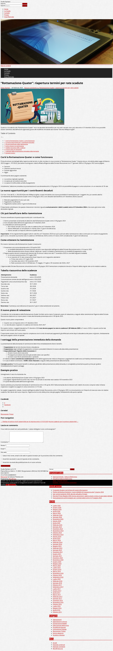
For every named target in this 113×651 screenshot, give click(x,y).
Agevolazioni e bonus (60, 622)
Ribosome (4, 477)
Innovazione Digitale (59, 629)
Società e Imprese (59, 635)
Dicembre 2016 (58, 600)
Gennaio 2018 (57, 583)
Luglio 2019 (56, 568)
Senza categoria (58, 633)
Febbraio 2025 (57, 525)
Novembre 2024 (58, 531)
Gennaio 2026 (57, 517)
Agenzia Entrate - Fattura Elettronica (65, 477)
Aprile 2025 (56, 523)
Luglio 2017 (56, 589)
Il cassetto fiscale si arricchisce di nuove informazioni (70, 490)
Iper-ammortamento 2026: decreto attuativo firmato (70, 494)
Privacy (6, 15)
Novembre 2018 (58, 573)
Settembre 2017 (58, 587)
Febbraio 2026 (57, 515)
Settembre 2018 (58, 577)
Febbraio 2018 (57, 581)
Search (3, 4)
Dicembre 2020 (58, 558)
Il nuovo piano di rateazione (13, 149)
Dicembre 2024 (58, 529)
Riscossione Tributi (7, 414)
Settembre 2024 (58, 535)
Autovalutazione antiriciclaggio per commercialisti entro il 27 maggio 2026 (77, 498)
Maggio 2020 (57, 564)
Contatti (7, 13)
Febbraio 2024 (57, 542)
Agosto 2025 (57, 521)
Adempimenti (57, 620)
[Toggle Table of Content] (2, 137)
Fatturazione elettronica (61, 625)
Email (3, 449)
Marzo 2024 (57, 540)
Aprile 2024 (56, 538)
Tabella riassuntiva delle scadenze (15, 148)
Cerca (51, 469)
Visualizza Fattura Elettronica (62, 479)
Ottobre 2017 (57, 585)
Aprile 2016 (56, 610)
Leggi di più (12, 484)
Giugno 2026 (57, 507)
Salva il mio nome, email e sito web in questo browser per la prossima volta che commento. (33, 456)
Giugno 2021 (57, 554)
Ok (7, 484)
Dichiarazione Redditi (60, 624)
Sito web (3, 452)
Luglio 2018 (56, 579)
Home (6, 9)
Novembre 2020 (58, 560)
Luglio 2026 (56, 506)
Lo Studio (7, 11)
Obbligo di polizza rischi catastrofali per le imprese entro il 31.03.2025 (24, 422)
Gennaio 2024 (57, 544)
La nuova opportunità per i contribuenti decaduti (19, 142)
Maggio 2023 (57, 546)
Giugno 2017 (57, 591)
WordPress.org (58, 649)
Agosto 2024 (57, 537)
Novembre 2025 (58, 519)
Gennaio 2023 (57, 550)
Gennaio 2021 (57, 556)
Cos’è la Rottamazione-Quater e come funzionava (20, 141)
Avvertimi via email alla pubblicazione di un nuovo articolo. (22, 462)
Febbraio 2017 (57, 597)
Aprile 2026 (56, 511)
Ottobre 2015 (57, 612)
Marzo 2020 (57, 566)
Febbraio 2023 (57, 548)
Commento (5, 442)
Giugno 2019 (57, 569)
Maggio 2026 (57, 509)
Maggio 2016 (57, 608)
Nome (3, 445)
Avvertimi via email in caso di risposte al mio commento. (21, 459)
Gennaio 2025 (57, 527)
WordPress (12, 479)
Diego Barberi (5, 88)
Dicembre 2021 (58, 552)
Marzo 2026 (57, 513)
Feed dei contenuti (59, 645)
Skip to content (6, 66)
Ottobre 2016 (57, 604)
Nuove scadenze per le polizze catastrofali (63, 422)
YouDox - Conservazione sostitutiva (64, 483)
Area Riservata (9, 17)
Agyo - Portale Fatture (60, 481)
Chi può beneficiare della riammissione (16, 144)
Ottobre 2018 (57, 575)
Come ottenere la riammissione (14, 146)
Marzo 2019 (57, 571)
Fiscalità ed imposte (59, 627)
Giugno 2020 (57, 562)
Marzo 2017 (57, 595)
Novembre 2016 (58, 602)
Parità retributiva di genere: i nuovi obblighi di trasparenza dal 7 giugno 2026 (78, 492)
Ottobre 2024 (57, 533)
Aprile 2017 (56, 593)
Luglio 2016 (56, 606)
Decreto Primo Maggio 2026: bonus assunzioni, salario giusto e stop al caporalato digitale (82, 496)
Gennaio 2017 (57, 599)
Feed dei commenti (59, 647)
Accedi (55, 643)
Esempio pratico (10, 153)
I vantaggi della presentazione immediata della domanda (22, 151)
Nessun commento (51, 88)
